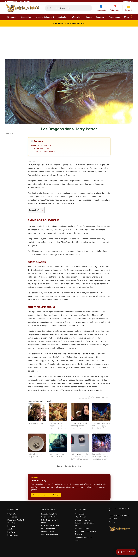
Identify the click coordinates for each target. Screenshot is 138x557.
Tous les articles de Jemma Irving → (46, 495)
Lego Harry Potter (48, 528)
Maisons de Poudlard (15, 520)
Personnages (12, 535)
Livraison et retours (82, 520)
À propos (78, 534)
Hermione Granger (35, 423)
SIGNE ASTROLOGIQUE (41, 145)
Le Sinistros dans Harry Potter (35, 455)
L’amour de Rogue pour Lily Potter (56, 455)
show (41, 210)
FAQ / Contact (115, 10)
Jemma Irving (38, 480)
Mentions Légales (82, 528)
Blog (77, 540)
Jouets (10, 529)
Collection (11, 523)
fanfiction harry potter (73, 466)
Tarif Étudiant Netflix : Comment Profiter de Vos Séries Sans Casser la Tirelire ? (79, 456)
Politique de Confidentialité (85, 531)
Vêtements (11, 514)
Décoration (11, 526)
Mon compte (101, 10)
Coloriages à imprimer (49, 534)
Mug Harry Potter (48, 531)
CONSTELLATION (41, 149)
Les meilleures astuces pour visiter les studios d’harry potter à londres (100, 456)
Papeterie (11, 532)
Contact (112, 522)
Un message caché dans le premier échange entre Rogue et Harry (79, 425)
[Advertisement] (69, 43)
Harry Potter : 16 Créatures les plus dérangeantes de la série (57, 425)
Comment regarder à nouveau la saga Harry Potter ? (101, 425)
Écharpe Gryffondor (48, 517)
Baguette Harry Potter (49, 514)
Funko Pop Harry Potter (50, 525)
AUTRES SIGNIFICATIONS (44, 152)
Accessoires (12, 517)
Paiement (128, 10)
